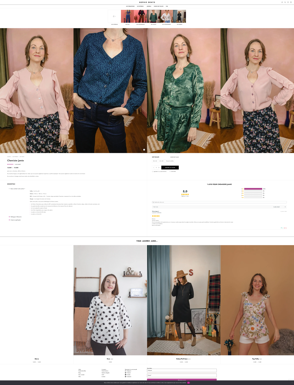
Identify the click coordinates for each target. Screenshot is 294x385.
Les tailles (155, 157)
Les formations (130, 6)
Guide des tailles (158, 6)
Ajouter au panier (170, 167)
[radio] (155, 161)
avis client (18, 164)
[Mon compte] (282, 2)
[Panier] (291, 3)
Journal (149, 6)
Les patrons (140, 6)
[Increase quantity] (159, 167)
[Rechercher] (285, 2)
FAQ (167, 6)
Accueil (9, 156)
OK (188, 382)
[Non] (292, 382)
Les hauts (22, 156)
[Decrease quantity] (153, 167)
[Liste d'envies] (288, 3)
